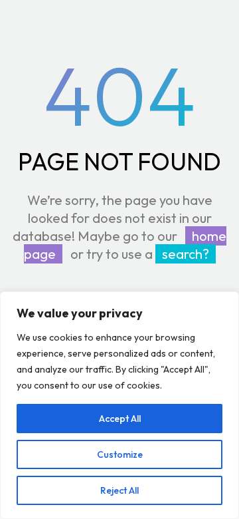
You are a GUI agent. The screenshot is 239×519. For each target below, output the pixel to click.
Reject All (119, 490)
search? (185, 254)
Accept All (120, 419)
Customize (120, 454)
